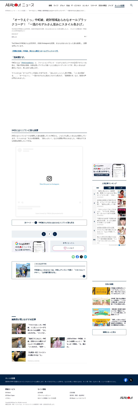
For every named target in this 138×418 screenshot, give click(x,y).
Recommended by (113, 245)
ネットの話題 (119, 5)
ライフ (56, 5)
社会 (68, 5)
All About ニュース (10, 10)
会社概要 (40, 392)
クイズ (110, 5)
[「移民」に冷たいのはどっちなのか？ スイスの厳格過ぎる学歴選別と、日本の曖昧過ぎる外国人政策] (118, 322)
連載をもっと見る (109, 332)
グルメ (62, 5)
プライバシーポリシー (44, 395)
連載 (50, 5)
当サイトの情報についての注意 (47, 398)
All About (8, 392)
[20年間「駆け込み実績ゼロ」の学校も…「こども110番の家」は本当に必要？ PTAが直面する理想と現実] (118, 301)
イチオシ (8, 398)
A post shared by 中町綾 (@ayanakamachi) (49, 213)
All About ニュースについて (78, 398)
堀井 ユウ (14, 36)
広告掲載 (72, 392)
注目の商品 (103, 5)
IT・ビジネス (76, 5)
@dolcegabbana (27, 63)
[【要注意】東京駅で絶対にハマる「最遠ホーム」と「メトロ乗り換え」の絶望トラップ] (118, 312)
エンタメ (85, 5)
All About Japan (10, 395)
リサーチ (94, 5)
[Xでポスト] (81, 256)
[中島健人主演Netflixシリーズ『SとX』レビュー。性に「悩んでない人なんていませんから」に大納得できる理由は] (118, 291)
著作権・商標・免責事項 (77, 395)
